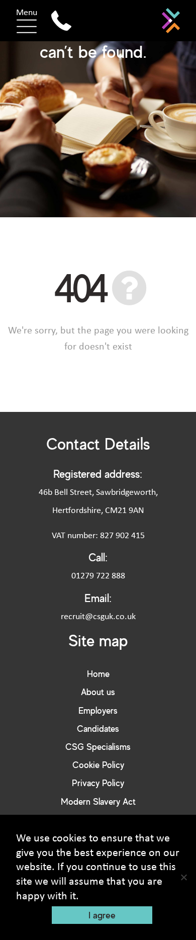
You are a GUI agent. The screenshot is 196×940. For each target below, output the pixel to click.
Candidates (98, 728)
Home (98, 673)
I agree (102, 915)
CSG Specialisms (98, 746)
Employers (98, 710)
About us (98, 692)
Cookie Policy (98, 764)
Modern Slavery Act (98, 801)
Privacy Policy (98, 783)
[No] (183, 877)
